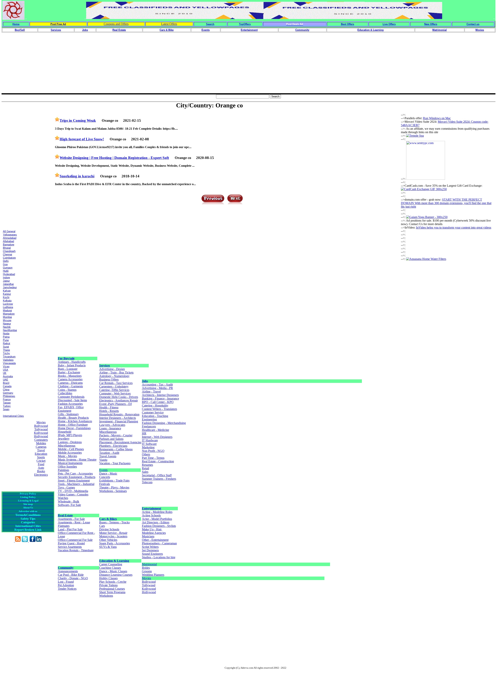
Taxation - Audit (109, 452)
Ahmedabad (9, 238)
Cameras (41, 446)
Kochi (6, 297)
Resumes (147, 464)
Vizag (6, 366)
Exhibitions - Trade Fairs (114, 480)
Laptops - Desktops (70, 442)
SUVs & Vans (108, 546)
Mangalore (9, 313)
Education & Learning (114, 560)
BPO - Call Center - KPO (158, 402)
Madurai (7, 310)
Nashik (7, 326)
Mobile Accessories (70, 452)
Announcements (68, 571)
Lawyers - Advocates (112, 424)
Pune (6, 340)
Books (41, 471)
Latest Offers (169, 24)
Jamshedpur (10, 287)
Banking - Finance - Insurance (160, 398)
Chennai (7, 254)
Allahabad (8, 241)
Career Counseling (110, 564)
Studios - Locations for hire (158, 557)
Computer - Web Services (115, 393)
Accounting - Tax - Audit (157, 384)
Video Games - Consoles (73, 494)
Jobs (145, 381)
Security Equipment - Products (76, 477)
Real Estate (65, 515)
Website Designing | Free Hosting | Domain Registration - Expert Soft (114, 158)
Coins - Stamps (67, 389)
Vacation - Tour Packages (114, 463)
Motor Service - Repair (113, 532)
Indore (6, 277)
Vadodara (8, 359)
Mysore (7, 320)
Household (64, 431)
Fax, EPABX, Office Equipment (71, 409)
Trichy (6, 353)
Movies (41, 422)
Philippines (9, 396)
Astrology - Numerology (114, 376)
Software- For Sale (69, 505)
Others (146, 454)
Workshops (106, 595)
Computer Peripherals (71, 396)
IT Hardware (150, 440)
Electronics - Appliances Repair (118, 400)
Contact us (473, 24)
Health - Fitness (108, 407)
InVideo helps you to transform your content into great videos (453, 227)
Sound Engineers (152, 553)
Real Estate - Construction (158, 461)
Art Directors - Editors (155, 522)
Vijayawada (9, 363)
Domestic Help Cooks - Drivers (118, 397)
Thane (6, 350)
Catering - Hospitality (155, 405)
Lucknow (8, 303)
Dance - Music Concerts (108, 475)
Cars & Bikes (108, 519)
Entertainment (151, 508)
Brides (146, 567)
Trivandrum (9, 356)
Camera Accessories (70, 379)
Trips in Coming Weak (78, 120)
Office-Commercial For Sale (75, 539)
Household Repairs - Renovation (119, 414)
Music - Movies (67, 456)
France (7, 399)
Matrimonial (149, 564)
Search (210, 24)
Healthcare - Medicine (155, 430)
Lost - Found (66, 581)
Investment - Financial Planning (118, 421)
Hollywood (41, 436)
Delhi (6, 261)
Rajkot (6, 343)
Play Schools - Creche (112, 581)
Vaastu (103, 459)
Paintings (63, 470)
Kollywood (41, 432)
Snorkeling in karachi (77, 176)
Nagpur (7, 323)
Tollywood (41, 429)
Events (103, 470)
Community (66, 567)
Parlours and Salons (111, 438)
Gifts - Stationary (68, 414)
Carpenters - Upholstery (114, 386)
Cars (102, 526)
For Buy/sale (66, 358)
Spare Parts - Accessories (114, 543)
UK (4, 373)
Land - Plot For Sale (70, 529)
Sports (41, 457)
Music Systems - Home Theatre (77, 459)
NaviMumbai (10, 330)
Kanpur (7, 294)
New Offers (430, 24)
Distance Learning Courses (115, 574)
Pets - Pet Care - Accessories (75, 473)
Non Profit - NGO (153, 450)
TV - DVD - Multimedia (73, 491)
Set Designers (150, 550)
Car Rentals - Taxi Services (116, 383)
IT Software (149, 443)
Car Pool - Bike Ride (71, 574)
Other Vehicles (108, 539)
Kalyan (7, 290)
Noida (6, 333)
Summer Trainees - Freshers (159, 478)
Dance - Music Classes (113, 571)
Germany (8, 392)
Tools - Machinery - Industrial (76, 484)
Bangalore (8, 244)
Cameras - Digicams (70, 382)
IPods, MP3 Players (70, 435)
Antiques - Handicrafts (72, 361)
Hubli (6, 270)
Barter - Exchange (69, 372)
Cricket (40, 460)
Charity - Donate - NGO (73, 578)
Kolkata (7, 300)
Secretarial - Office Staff (157, 475)
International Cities (13, 415)
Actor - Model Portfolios (157, 519)
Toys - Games (66, 487)
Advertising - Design (112, 369)
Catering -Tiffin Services (114, 390)
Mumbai (7, 317)
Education (41, 453)
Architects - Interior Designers (160, 395)
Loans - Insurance (110, 428)
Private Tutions (108, 585)
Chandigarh (9, 251)
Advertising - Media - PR (157, 388)
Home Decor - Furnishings (74, 428)
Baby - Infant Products (72, 365)
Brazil (6, 383)
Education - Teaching (155, 416)
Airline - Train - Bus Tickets (116, 372)
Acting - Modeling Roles (157, 512)
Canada (7, 386)
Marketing (148, 447)
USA (5, 369)
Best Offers (347, 24)
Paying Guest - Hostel (71, 543)
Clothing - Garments (70, 386)
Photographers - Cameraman (159, 543)
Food (41, 464)
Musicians (148, 536)
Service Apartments (70, 546)
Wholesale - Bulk (68, 501)
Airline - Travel (151, 391)
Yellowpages (10, 234)
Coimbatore (9, 257)
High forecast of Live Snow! (82, 139)
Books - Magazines (70, 375)
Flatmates (64, 526)
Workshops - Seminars (113, 491)
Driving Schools (109, 529)
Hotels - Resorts (109, 411)
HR (144, 433)
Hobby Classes (108, 578)
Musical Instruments (70, 463)
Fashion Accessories (70, 403)
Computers (41, 439)
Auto (41, 467)
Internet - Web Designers (157, 437)
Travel (41, 450)
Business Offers (109, 379)
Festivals (104, 484)
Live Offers (389, 24)
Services (104, 365)
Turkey (7, 406)
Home (15, 24)
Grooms (147, 571)
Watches (63, 498)
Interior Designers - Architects (117, 418)
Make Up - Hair (152, 529)
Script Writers (150, 546)
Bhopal (7, 247)
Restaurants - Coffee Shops (116, 449)
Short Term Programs (112, 592)
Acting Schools (151, 515)
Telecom (147, 482)
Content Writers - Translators (159, 409)
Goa (5, 264)
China (6, 389)
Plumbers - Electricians (113, 445)
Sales (145, 471)
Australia (8, 376)
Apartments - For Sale (71, 519)
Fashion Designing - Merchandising (164, 423)
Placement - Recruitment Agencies (120, 442)
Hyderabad (9, 274)
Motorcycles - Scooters (113, 536)
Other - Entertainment (155, 539)
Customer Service (153, 412)
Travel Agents (107, 456)
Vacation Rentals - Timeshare (76, 550)
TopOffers (245, 24)
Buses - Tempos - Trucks (114, 522)
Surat (6, 346)
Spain (6, 409)
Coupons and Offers (116, 24)
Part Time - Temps (153, 457)
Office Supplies (67, 466)
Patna (6, 336)
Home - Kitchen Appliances (75, 421)
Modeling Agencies (154, 532)
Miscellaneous (66, 445)
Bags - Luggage (67, 368)
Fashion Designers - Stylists (159, 526)
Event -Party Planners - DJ (115, 404)
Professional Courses (112, 588)
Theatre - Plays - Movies (114, 487)
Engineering (149, 419)
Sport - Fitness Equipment (74, 480)
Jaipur (6, 280)
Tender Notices (67, 588)
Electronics (41, 474)
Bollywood (41, 425)
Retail (145, 468)
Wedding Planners (153, 574)
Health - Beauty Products (73, 417)
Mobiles (41, 443)
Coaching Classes (110, 567)
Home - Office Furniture (73, 424)
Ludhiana (8, 307)
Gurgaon (7, 267)
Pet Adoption (66, 585)
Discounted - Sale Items (72, 400)
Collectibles (65, 393)
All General (9, 231)
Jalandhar (8, 284)
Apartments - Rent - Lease (74, 522)
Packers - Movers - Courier (115, 435)
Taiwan (7, 402)
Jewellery (64, 438)
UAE (5, 379)
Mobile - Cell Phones (71, 449)
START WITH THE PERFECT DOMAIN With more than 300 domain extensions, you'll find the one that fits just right (446, 203)
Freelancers (149, 426)
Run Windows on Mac (437, 118)
